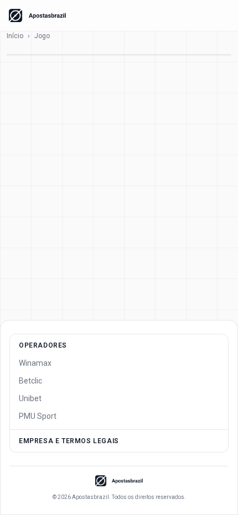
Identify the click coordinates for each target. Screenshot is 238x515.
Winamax (35, 363)
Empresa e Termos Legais (69, 441)
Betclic (30, 380)
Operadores (43, 345)
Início (15, 36)
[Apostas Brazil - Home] (37, 15)
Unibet (30, 398)
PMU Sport (37, 416)
